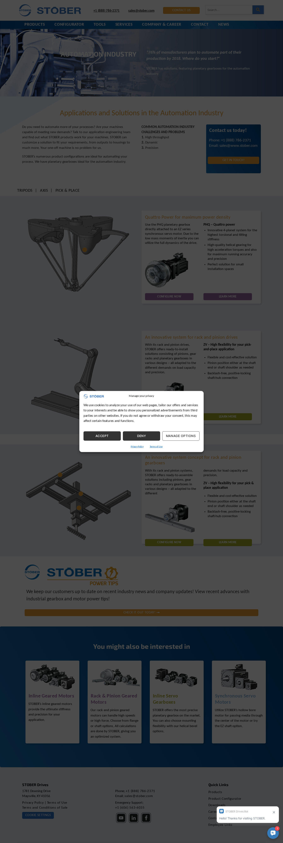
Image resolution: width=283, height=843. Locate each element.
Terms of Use (156, 446)
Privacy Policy (137, 446)
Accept (102, 436)
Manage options (181, 436)
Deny (141, 436)
